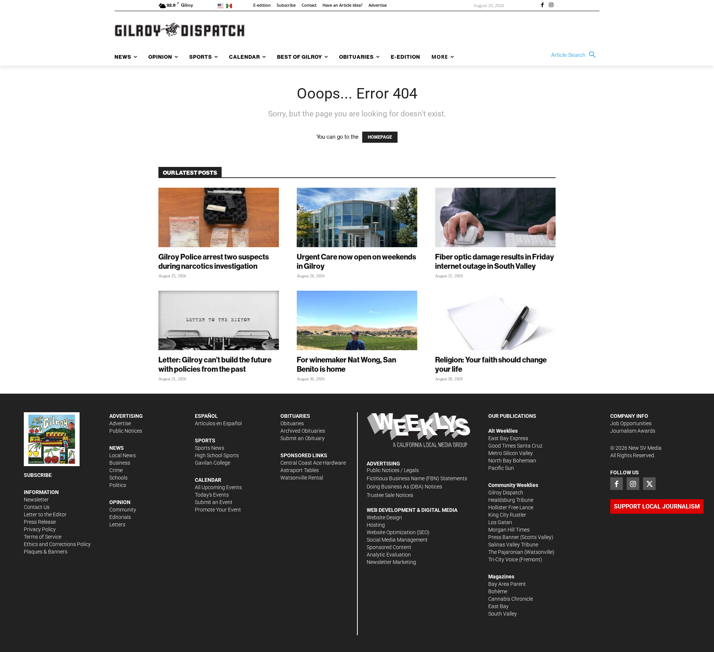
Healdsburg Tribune (510, 500)
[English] (222, 5)
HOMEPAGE (380, 137)
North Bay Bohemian (512, 461)
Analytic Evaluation (389, 555)
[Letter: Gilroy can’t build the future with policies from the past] (218, 320)
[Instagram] (551, 5)
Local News (122, 455)
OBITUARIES (295, 416)
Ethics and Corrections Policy (57, 544)
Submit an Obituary (302, 438)
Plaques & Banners (45, 552)
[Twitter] (649, 483)
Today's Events (212, 495)
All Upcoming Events (218, 487)
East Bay (498, 606)
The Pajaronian (505, 552)
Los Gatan (500, 522)
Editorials (120, 517)
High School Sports (217, 455)
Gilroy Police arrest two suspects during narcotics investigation (213, 261)
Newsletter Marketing (391, 562)
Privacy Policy (40, 529)
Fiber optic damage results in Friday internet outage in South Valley (494, 261)
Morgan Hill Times (509, 530)
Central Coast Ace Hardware (313, 463)
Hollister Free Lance (510, 507)
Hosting (376, 525)
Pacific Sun (501, 468)
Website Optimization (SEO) (398, 532)
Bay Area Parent (507, 584)
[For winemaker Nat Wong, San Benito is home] (357, 320)
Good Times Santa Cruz (515, 446)
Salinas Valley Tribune (513, 545)
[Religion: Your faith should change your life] (495, 320)
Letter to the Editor (45, 514)
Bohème (497, 591)
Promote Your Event (218, 510)
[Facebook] (542, 5)
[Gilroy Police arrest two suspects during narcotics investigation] (218, 217)
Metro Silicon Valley (510, 453)
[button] (575, 55)
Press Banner (503, 537)
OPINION (120, 502)
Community (122, 510)
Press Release (40, 522)
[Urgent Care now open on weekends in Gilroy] (357, 217)
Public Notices (125, 431)
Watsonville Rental (301, 478)
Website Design (384, 517)
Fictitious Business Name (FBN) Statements (417, 478)
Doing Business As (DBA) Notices (404, 487)
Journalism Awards (632, 431)
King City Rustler (507, 515)
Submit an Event (213, 502)
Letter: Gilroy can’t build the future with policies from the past (214, 364)
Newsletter (36, 500)
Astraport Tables (299, 470)
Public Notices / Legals (393, 470)
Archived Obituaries (302, 431)
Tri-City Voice (503, 559)
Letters (117, 524)
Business (119, 463)
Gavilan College (212, 463)
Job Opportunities (631, 423)
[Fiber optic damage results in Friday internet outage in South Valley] (495, 217)
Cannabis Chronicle (510, 599)
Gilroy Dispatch (505, 493)
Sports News (209, 448)
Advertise (120, 423)
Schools (118, 478)
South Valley (502, 614)
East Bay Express (508, 438)
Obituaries (292, 423)
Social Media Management (397, 540)
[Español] (230, 5)
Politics (117, 485)
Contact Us (36, 507)
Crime (116, 470)
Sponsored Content (389, 547)
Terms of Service (42, 537)
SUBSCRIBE (38, 475)
